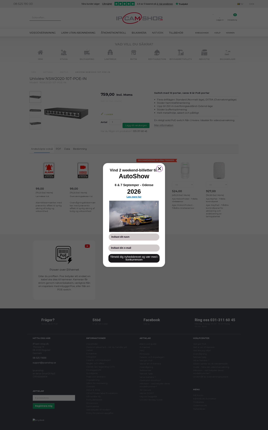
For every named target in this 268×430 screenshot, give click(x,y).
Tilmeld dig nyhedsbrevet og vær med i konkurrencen (134, 258)
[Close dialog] (159, 169)
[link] (134, 216)
